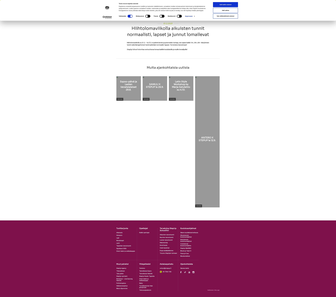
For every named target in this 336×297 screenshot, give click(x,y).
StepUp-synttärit (121, 276)
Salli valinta (225, 10)
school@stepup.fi (165, 268)
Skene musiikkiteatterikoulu (189, 232)
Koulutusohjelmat (188, 228)
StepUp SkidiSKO (185, 248)
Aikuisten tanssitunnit (167, 235)
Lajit (117, 238)
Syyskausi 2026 (121, 248)
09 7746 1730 (167, 272)
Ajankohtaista (186, 264)
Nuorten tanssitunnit (166, 237)
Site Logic (217, 290)
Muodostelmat (185, 256)
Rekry (141, 283)
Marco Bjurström (121, 288)
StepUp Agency (121, 268)
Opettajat (143, 228)
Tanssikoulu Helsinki (145, 273)
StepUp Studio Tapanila (146, 276)
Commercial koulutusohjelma (185, 244)
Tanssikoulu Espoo (145, 271)
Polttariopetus (121, 283)
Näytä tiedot (188, 16)
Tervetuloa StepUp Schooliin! (168, 229)
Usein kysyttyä (164, 248)
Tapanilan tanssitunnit (123, 246)
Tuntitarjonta (122, 228)
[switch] (147, 16)
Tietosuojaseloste (145, 290)
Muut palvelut (122, 264)
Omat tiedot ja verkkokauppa (125, 251)
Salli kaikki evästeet (225, 4)
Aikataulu (119, 232)
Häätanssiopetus (122, 286)
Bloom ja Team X (185, 251)
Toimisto (142, 268)
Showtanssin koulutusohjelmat (186, 236)
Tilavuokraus (120, 271)
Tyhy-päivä (119, 273)
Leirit (118, 243)
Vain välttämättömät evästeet (225, 16)
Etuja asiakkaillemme (166, 250)
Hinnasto (119, 235)
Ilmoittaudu (163, 245)
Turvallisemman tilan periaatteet (146, 286)
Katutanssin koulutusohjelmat (186, 240)
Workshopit (120, 240)
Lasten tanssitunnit (166, 240)
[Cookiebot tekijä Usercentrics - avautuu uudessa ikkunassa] (107, 17)
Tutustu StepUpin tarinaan (168, 253)
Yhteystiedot (144, 264)
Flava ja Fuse (184, 253)
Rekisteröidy (164, 242)
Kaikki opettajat (144, 232)
